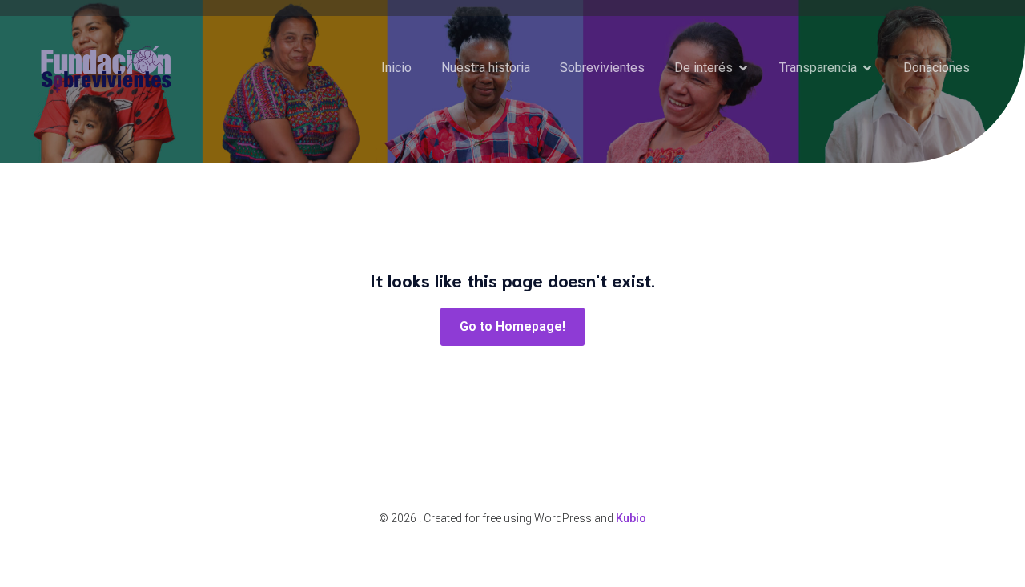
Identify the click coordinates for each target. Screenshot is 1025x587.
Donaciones (936, 67)
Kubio (631, 518)
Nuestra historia (485, 67)
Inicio (396, 67)
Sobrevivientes (602, 67)
